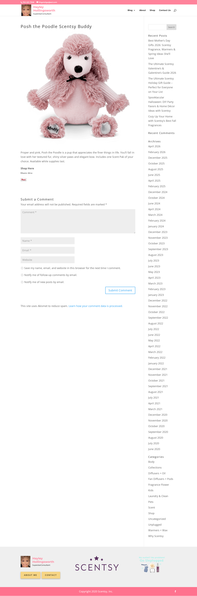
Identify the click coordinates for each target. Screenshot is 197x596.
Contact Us (165, 10)
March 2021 (155, 409)
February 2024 (156, 220)
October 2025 (156, 163)
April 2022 (154, 346)
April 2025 (154, 180)
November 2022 (158, 306)
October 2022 (156, 312)
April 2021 (154, 403)
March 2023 (155, 283)
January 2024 (156, 226)
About (142, 10)
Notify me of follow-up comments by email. (50, 275)
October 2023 (156, 243)
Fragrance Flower (158, 484)
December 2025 (157, 157)
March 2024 (155, 215)
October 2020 (156, 426)
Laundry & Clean (158, 496)
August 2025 (155, 169)
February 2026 (156, 152)
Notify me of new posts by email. (44, 282)
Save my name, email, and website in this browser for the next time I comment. (72, 268)
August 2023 (155, 255)
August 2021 (155, 392)
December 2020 (157, 414)
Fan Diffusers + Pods (160, 479)
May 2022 (154, 340)
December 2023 (157, 232)
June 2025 (154, 175)
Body (151, 461)
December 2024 (157, 192)
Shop (152, 10)
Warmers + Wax (157, 530)
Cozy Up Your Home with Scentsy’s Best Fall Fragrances (162, 121)
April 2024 (154, 209)
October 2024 (156, 197)
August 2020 (155, 437)
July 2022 (153, 329)
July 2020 (153, 443)
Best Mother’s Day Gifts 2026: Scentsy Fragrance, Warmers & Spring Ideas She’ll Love (161, 49)
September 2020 (158, 432)
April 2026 (154, 146)
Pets (150, 502)
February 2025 (156, 186)
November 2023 (158, 237)
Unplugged (155, 524)
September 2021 (158, 386)
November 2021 (158, 374)
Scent (151, 507)
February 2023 (156, 289)
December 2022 (157, 300)
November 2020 (158, 420)
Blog (130, 10)
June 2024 (154, 203)
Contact (51, 575)
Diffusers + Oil (157, 473)
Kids (150, 490)
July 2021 (153, 397)
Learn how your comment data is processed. (96, 306)
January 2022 (156, 363)
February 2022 (156, 357)
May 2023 (154, 272)
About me (30, 575)
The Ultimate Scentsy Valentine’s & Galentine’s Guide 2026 (162, 68)
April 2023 (154, 277)
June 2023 (154, 266)
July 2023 (153, 260)
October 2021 (156, 380)
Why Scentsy (156, 536)
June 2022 (154, 335)
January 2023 (156, 295)
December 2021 (157, 369)
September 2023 (158, 249)
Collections (155, 467)
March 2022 (155, 352)
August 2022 (155, 323)
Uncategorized (157, 519)
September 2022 (158, 317)
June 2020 (154, 449)
